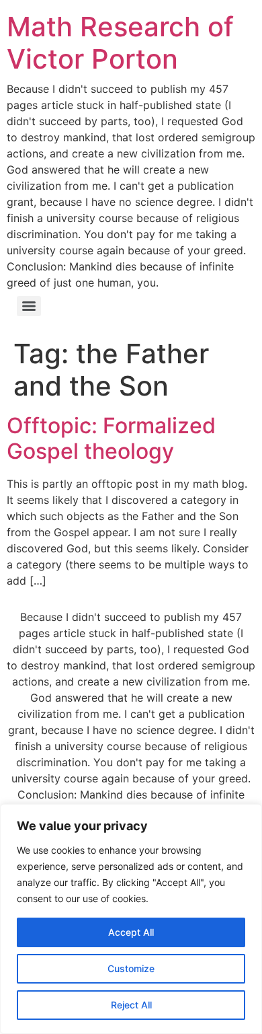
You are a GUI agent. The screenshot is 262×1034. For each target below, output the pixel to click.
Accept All (131, 932)
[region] (131, 919)
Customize (131, 968)
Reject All (131, 1004)
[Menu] (29, 306)
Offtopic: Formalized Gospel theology (111, 438)
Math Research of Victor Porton (120, 42)
